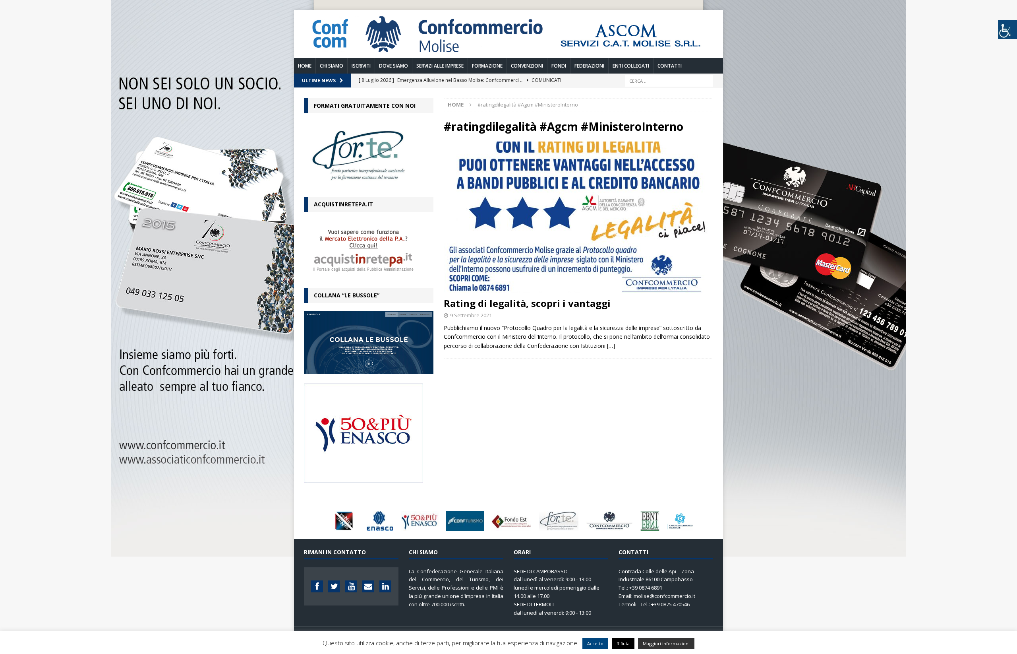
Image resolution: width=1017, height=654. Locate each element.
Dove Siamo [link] (393, 65)
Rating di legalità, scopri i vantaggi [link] (527, 303)
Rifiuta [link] (623, 643)
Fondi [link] (558, 65)
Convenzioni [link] (527, 65)
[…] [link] (611, 345)
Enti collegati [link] (631, 65)
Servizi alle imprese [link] (440, 65)
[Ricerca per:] (669, 80)
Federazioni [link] (589, 65)
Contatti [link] (669, 65)
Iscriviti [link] (361, 65)
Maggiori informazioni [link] (666, 643)
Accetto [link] (595, 643)
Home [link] (304, 65)
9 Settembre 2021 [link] (471, 315)
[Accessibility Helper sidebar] (1007, 29)
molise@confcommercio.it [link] (664, 596)
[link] (508, 53)
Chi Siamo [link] (331, 65)
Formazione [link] (487, 65)
